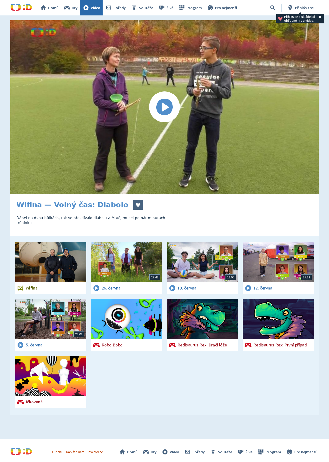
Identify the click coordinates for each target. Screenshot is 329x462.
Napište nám (75, 452)
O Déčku (57, 452)
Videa (95, 7)
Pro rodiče (95, 452)
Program (194, 7)
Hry (75, 7)
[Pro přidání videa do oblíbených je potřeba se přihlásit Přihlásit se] (138, 205)
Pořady (119, 7)
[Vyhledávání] (272, 7)
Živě (169, 7)
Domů (53, 7)
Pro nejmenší (226, 7)
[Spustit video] (164, 107)
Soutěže (146, 7)
